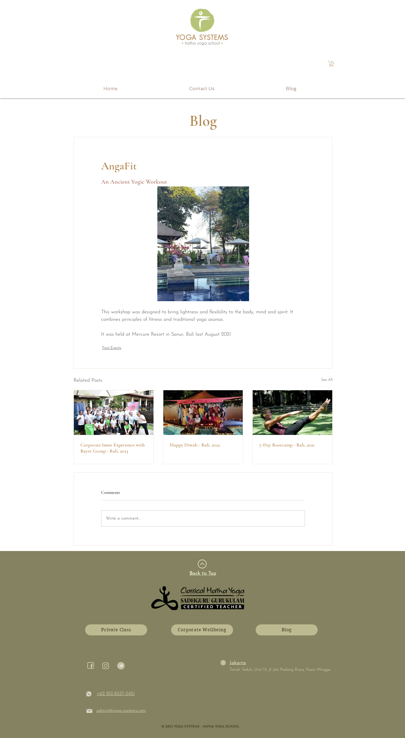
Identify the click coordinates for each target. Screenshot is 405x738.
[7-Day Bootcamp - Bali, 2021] (292, 412)
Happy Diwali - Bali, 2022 (195, 445)
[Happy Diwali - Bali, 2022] (203, 412)
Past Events (111, 348)
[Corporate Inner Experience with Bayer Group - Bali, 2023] (113, 412)
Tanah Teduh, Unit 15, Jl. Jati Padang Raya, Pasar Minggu (280, 670)
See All (327, 380)
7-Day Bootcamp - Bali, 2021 (287, 445)
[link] (331, 63)
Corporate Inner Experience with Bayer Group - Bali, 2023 (112, 448)
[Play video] (203, 243)
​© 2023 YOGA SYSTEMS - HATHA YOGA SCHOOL (200, 726)
